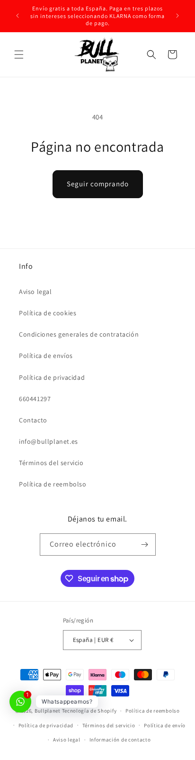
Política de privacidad (52, 377)
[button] (19, 54)
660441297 (35, 398)
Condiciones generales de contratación (79, 334)
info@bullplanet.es (48, 441)
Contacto (33, 420)
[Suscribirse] (144, 544)
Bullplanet (48, 710)
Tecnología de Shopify (89, 710)
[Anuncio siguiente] (177, 15)
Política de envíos (46, 355)
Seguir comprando (98, 183)
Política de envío (165, 725)
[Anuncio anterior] (17, 15)
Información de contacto (120, 739)
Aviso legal (35, 291)
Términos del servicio (51, 462)
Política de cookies (47, 313)
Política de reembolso (53, 484)
